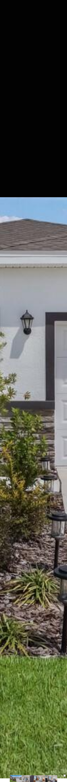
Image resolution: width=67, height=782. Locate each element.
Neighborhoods (27, 2)
